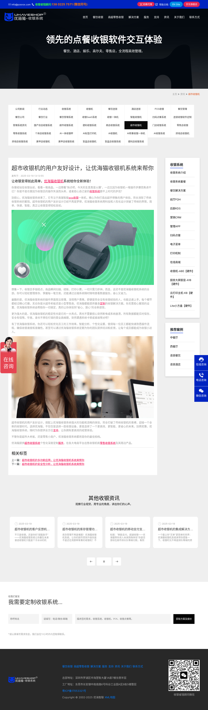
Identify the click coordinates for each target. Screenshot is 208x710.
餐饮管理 (182, 108)
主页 (174, 94)
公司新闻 (19, 108)
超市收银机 (194, 94)
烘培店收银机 (182, 133)
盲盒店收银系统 (113, 141)
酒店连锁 (136, 108)
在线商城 (175, 262)
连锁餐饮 (175, 355)
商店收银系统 (113, 125)
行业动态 (43, 108)
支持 (156, 17)
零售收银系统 (20, 133)
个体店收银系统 (43, 133)
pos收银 (73, 197)
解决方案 (134, 17)
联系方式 (194, 17)
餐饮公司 (19, 117)
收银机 (89, 108)
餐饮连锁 (112, 108)
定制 (102, 303)
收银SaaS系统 (89, 117)
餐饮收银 (98, 17)
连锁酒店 (175, 364)
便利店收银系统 (136, 141)
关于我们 (179, 17)
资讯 (166, 17)
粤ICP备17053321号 (74, 690)
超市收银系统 (66, 125)
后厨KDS (175, 208)
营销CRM (175, 217)
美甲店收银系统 (66, 141)
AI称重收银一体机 (136, 133)
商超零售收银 (116, 17)
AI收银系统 (159, 133)
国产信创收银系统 (43, 125)
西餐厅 (174, 346)
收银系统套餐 (178, 181)
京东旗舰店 (191, 4)
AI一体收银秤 (66, 133)
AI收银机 (112, 133)
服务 (146, 17)
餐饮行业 (43, 117)
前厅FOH (175, 199)
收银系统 (66, 108)
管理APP (175, 226)
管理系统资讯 (20, 125)
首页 (85, 17)
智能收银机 (136, 117)
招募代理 (147, 4)
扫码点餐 (175, 235)
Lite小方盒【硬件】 (181, 305)
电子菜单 (175, 244)
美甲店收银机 (43, 141)
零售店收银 (182, 125)
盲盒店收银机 (89, 141)
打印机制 (175, 253)
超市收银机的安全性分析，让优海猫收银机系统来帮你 (53, 464)
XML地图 (110, 697)
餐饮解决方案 (178, 190)
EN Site (176, 4)
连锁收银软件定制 (182, 117)
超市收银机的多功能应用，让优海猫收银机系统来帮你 (53, 460)
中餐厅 (174, 337)
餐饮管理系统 (66, 117)
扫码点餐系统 (159, 117)
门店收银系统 (159, 125)
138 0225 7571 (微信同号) (69, 4)
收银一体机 (112, 117)
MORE (104, 561)
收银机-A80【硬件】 (182, 271)
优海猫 (49, 181)
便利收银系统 (89, 125)
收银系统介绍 (178, 172)
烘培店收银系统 (20, 141)
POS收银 (159, 108)
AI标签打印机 (89, 133)
